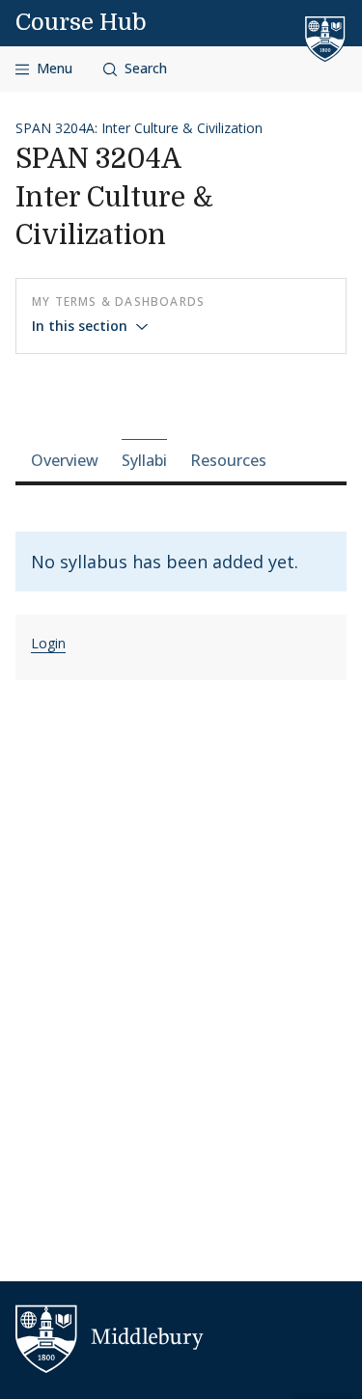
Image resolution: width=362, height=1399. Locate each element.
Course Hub (81, 22)
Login (48, 643)
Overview (64, 460)
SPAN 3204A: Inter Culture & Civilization (139, 128)
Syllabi (144, 460)
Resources (228, 460)
